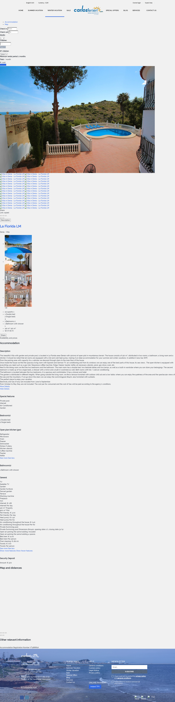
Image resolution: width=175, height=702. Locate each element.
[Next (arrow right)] (3, 635)
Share (3, 335)
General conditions (96, 666)
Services (136, 10)
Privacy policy (94, 673)
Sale (69, 10)
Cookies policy (94, 668)
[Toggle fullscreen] (3, 215)
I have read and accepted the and (130, 677)
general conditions (124, 678)
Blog (125, 10)
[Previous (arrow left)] (1, 635)
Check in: (3, 29)
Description (5, 220)
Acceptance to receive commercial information (127, 683)
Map (6, 24)
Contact (3, 65)
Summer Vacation (35, 10)
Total (2, 59)
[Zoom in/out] (6, 215)
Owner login (137, 3)
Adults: (2, 35)
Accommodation (11, 22)
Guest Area (148, 3)
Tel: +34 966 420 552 (32, 670)
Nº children (4, 51)
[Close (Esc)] (1, 215)
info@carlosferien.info (33, 672)
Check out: (4, 32)
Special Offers (112, 10)
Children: (3, 40)
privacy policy (141, 676)
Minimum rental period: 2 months (13, 56)
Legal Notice (94, 670)
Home (21, 10)
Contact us (151, 10)
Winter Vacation (55, 10)
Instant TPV (95, 687)
